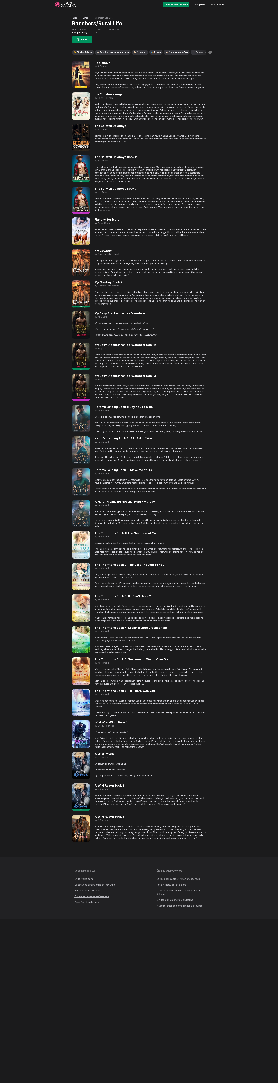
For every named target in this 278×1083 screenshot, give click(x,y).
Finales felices (83, 52)
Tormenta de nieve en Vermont (91, 896)
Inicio (74, 18)
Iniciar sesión (217, 4)
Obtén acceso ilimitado (176, 4)
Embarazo (199, 52)
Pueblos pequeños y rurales (113, 52)
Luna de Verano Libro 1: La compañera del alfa (178, 892)
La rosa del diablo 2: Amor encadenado (178, 878)
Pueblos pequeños (176, 52)
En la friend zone (83, 878)
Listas (85, 18)
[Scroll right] (210, 52)
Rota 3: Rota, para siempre (171, 884)
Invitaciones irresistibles (87, 890)
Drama (156, 52)
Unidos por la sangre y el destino (175, 899)
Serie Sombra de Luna (86, 902)
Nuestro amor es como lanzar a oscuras (179, 905)
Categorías (199, 4)
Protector (140, 52)
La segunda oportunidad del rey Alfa (94, 884)
